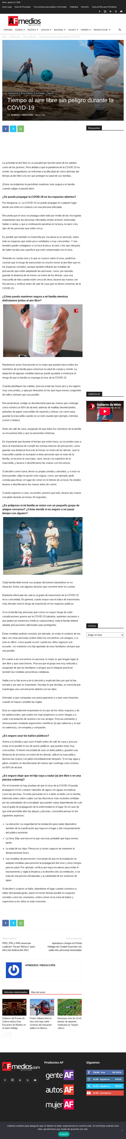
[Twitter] (115, 11)
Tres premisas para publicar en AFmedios (50, 7)
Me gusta (116, 1072)
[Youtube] (121, 11)
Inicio (4, 37)
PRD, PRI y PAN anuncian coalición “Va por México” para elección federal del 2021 (18, 946)
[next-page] (10, 1035)
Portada (8, 30)
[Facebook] (99, 11)
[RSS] (110, 11)
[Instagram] (105, 11)
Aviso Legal (6, 7)
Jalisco (72, 30)
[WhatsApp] (20, 129)
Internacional (15, 37)
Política (32, 30)
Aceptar (64, 1134)
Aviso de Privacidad (22, 7)
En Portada (40, 93)
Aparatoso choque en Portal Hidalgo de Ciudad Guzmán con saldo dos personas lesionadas (65, 946)
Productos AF (101, 30)
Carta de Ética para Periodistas (104, 7)
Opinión (85, 30)
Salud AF (50, 93)
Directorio (85, 7)
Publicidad (74, 7)
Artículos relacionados (15, 992)
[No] (122, 1130)
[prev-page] (4, 1035)
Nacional (58, 30)
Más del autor (38, 992)
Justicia (45, 30)
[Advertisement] (105, 352)
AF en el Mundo (29, 37)
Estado (18, 30)
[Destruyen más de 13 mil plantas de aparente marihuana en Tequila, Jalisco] (70, 1007)
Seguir (118, 1079)
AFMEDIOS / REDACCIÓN (22, 115)
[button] (120, 29)
